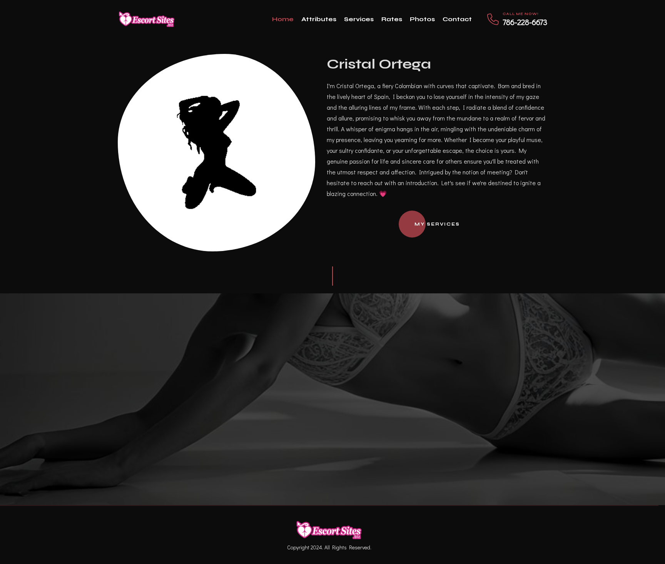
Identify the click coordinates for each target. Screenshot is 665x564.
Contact (457, 19)
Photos (422, 19)
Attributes (318, 19)
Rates (391, 19)
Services (359, 19)
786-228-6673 (525, 22)
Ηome (283, 19)
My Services (437, 224)
